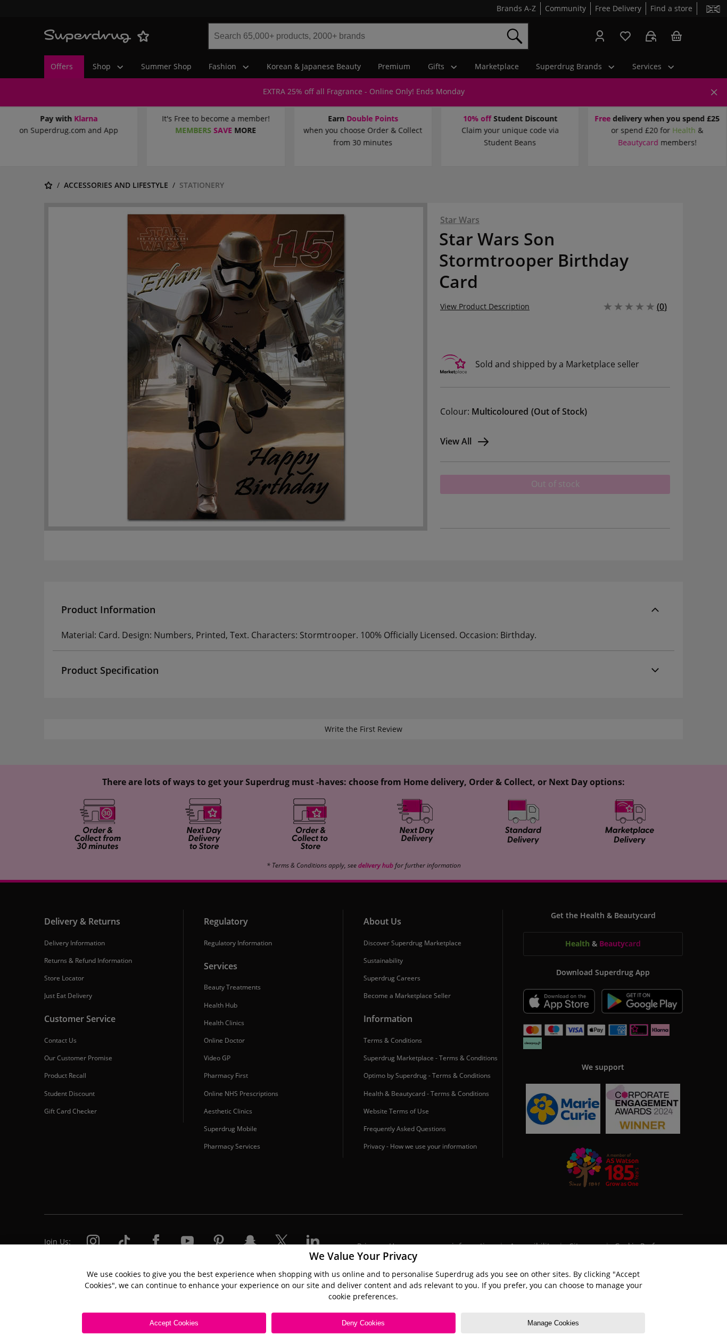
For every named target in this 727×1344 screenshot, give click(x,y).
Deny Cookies (363, 1323)
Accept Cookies (174, 1323)
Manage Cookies (553, 1323)
